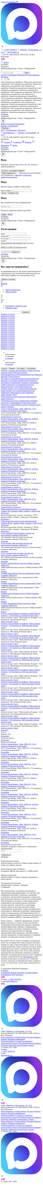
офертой (18, 175)
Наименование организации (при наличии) (17, 243)
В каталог (4, 730)
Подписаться (6, 855)
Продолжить (6, 252)
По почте (5, 170)
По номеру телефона (17, 170)
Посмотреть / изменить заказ (16, 306)
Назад (4, 193)
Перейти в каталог (8, 314)
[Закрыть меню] (3, 121)
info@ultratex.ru (9, 133)
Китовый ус (5, 519)
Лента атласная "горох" (10, 622)
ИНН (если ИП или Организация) (14, 247)
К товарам (9, 358)
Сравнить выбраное (8, 2)
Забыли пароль (11, 292)
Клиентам (21, 75)
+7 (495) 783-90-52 (15, 979)
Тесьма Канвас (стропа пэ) (11, 417)
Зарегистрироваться (8, 173)
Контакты (4, 77)
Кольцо (3, 571)
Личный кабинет (31, 973)
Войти (10, 214)
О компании (12, 75)
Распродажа (31, 368)
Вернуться (15, 252)
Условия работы (20, 1037)
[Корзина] (8, 80)
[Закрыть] (3, 154)
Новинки (12, 368)
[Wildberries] (3, 984)
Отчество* (5, 239)
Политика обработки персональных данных (17, 1045)
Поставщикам (34, 75)
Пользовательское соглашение (29, 1043)
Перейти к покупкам (8, 279)
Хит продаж (21, 368)
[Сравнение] (2, 80)
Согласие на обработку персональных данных (17, 1042)
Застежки (4, 541)
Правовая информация (16, 1039)
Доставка (30, 1037)
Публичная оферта (8, 1041)
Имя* (3, 234)
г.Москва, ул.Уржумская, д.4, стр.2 (19, 1031)
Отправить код (13, 193)
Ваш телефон (6, 191)
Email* (3, 241)
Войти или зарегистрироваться (12, 124)
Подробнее (5, 736)
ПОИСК (25, 312)
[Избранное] (5, 80)
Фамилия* (5, 236)
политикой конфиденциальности (16, 176)
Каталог (4, 75)
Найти (27, 73)
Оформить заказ (11, 308)
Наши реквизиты (7, 1037)
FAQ (27, 75)
